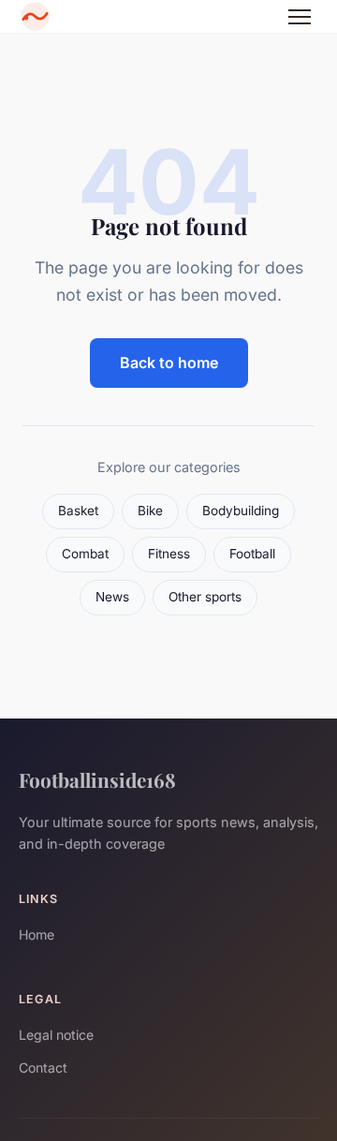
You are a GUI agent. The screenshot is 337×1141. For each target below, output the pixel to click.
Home (36, 934)
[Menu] (299, 17)
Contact (43, 1067)
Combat (85, 553)
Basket (78, 510)
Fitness (169, 553)
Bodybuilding (240, 510)
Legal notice (56, 1035)
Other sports (205, 596)
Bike (150, 510)
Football (252, 553)
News (112, 596)
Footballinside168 (97, 779)
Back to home (169, 362)
